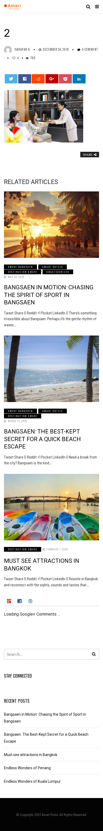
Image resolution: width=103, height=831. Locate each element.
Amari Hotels (52, 267)
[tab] (10, 601)
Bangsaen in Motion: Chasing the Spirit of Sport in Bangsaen (48, 295)
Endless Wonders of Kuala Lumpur (32, 781)
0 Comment (90, 49)
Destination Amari (22, 272)
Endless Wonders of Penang (27, 768)
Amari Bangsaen (20, 267)
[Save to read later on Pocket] (65, 78)
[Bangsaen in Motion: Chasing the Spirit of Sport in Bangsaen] (51, 224)
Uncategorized (57, 272)
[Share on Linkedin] (79, 78)
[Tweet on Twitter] (11, 78)
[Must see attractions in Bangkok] (51, 507)
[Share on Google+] (51, 78)
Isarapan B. (22, 49)
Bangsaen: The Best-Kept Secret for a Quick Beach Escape (42, 439)
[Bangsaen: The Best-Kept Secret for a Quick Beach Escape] (51, 369)
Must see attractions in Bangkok (30, 755)
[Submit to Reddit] (38, 78)
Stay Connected (18, 676)
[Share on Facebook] (24, 78)
